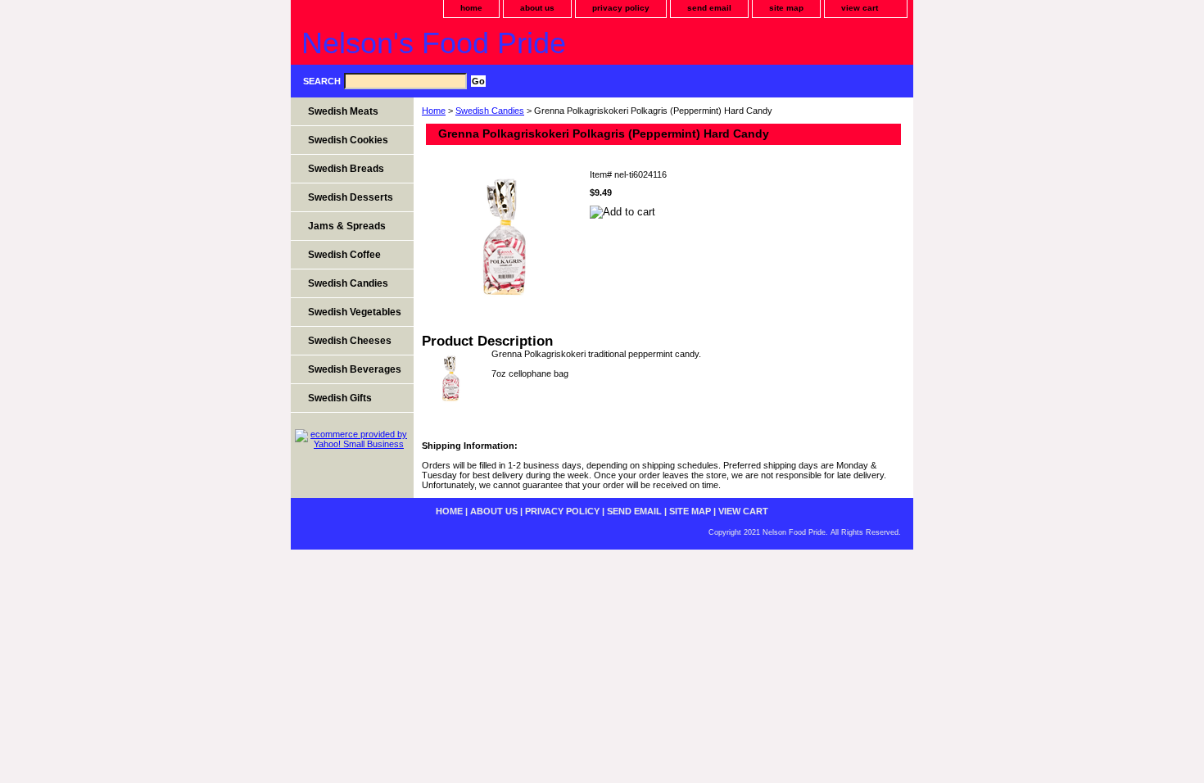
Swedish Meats (343, 111)
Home (434, 110)
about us (537, 7)
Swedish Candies (489, 110)
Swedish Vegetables (354, 312)
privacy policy (621, 7)
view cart (859, 7)
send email (709, 7)
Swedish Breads (346, 168)
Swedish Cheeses (350, 340)
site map (786, 7)
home (471, 7)
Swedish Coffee (344, 254)
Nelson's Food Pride (433, 43)
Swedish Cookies (348, 140)
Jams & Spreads (347, 226)
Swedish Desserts (350, 197)
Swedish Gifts (340, 398)
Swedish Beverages (354, 369)
